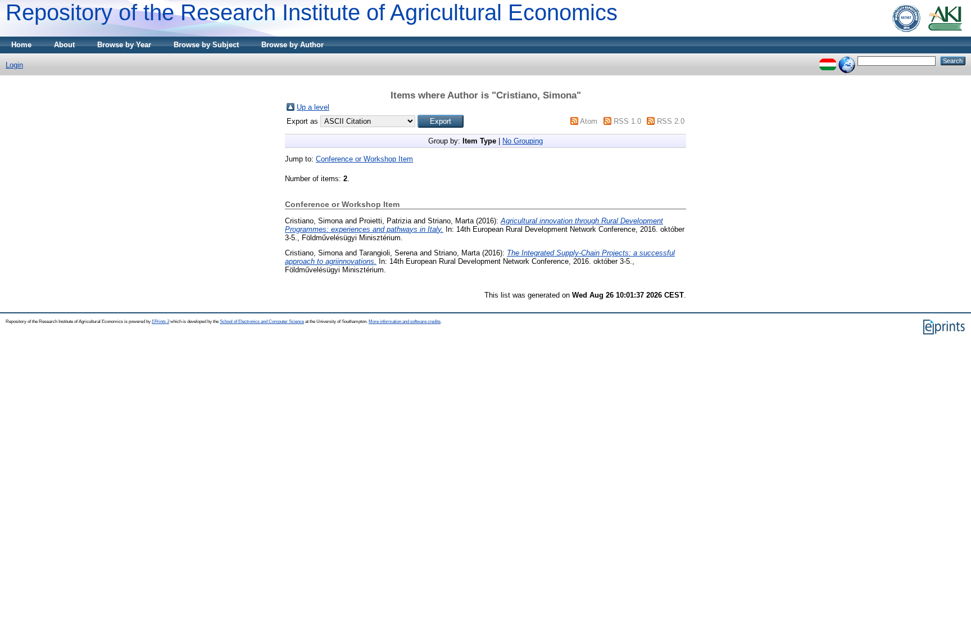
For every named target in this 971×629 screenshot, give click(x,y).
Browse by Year (124, 45)
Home (21, 45)
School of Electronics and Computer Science (262, 321)
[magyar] (827, 60)
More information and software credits (405, 321)
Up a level (313, 107)
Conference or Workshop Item (364, 159)
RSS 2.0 (670, 121)
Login (14, 65)
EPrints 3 (160, 321)
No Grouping (522, 141)
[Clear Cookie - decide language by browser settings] (846, 60)
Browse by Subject (206, 45)
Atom (588, 121)
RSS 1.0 (627, 121)
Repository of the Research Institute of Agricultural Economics (312, 12)
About (64, 45)
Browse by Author (292, 45)
